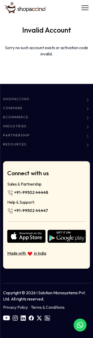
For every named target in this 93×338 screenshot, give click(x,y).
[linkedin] (23, 317)
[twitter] (39, 317)
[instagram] (15, 317)
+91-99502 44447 (30, 210)
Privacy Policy (15, 307)
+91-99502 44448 (30, 192)
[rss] (47, 317)
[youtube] (6, 317)
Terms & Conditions (48, 307)
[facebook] (31, 317)
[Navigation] (85, 8)
